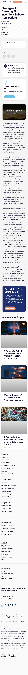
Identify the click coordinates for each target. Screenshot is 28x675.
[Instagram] (6, 583)
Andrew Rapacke (12, 65)
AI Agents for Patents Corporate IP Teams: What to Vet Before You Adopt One (13, 354)
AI (2, 29)
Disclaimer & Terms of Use (17, 617)
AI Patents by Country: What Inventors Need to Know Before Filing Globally (14, 441)
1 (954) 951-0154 (6, 578)
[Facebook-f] (2, 583)
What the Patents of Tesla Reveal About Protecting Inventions (13, 397)
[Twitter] (9, 583)
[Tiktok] (15, 583)
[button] (25, 1)
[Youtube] (12, 583)
